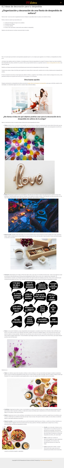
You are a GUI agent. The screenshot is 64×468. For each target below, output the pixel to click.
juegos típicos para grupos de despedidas (37, 83)
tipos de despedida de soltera (53, 62)
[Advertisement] (32, 44)
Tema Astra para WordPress (46, 460)
